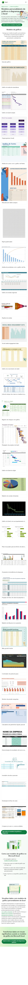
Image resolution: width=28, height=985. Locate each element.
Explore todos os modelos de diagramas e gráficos (14, 941)
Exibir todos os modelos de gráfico (12, 25)
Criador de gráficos (14, 6)
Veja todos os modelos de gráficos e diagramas (11, 832)
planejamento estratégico (7, 915)
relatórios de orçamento (7, 913)
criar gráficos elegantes (6, 911)
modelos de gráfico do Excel (10, 860)
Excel (6, 2)
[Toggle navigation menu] (26, 2)
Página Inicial (4, 6)
